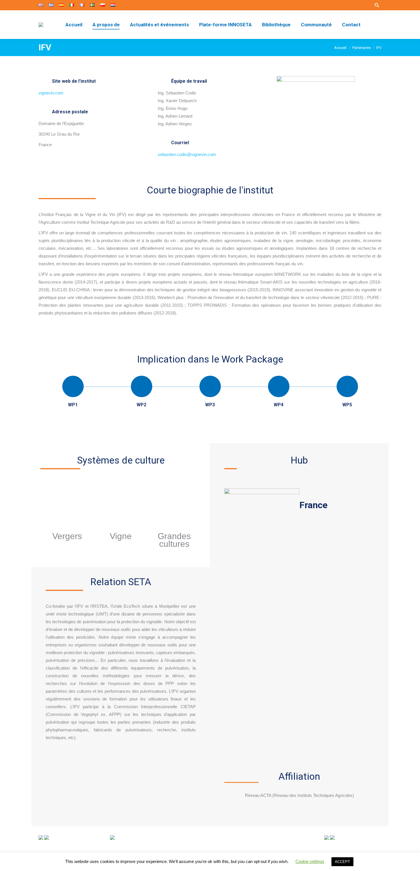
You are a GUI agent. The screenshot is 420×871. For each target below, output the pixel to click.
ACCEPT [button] (342, 862)
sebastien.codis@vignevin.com (187, 154)
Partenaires (361, 47)
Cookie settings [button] (309, 861)
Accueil (340, 47)
